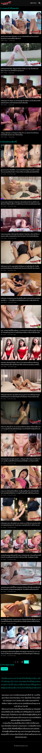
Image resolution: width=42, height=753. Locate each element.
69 (22, 662)
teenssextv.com (23, 746)
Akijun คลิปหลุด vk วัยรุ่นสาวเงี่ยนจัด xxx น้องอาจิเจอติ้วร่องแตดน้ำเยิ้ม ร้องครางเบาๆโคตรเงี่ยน (20, 134)
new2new (4, 669)
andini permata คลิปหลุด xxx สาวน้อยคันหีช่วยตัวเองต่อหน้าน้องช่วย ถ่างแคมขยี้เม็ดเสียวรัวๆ (20, 37)
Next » (26, 662)
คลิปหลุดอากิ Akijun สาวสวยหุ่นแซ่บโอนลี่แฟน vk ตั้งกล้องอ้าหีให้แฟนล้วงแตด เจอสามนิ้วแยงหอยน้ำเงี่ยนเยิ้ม (21, 101)
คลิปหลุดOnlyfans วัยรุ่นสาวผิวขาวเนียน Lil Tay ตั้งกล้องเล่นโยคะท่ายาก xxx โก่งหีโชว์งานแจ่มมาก (19, 69)
